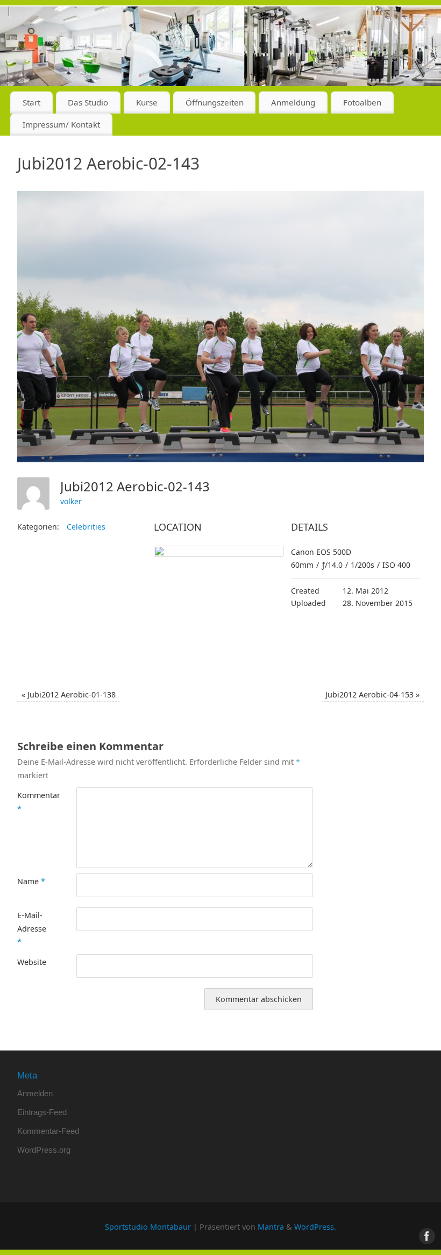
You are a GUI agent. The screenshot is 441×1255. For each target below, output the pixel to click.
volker (71, 501)
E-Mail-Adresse (31, 928)
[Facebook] (425, 23)
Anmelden (35, 1093)
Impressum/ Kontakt (61, 124)
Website (31, 962)
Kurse (147, 102)
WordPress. (315, 1227)
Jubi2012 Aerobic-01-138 (69, 694)
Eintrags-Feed (42, 1112)
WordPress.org (43, 1149)
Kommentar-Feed (48, 1131)
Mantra (271, 1227)
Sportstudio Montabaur (148, 1227)
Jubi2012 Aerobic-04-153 (372, 694)
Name (31, 881)
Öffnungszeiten (215, 102)
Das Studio (88, 102)
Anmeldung (293, 102)
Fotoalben (362, 102)
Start (31, 102)
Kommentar (32, 801)
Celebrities (86, 526)
